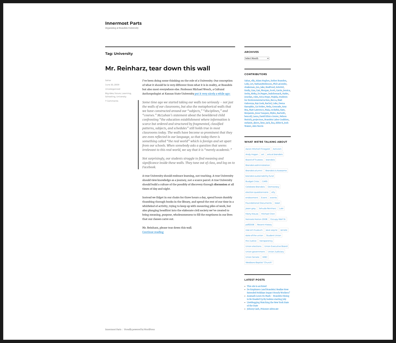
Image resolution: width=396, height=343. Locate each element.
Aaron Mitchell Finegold (257, 149)
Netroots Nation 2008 (256, 219)
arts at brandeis (275, 154)
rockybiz (275, 110)
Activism (277, 149)
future (118, 93)
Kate (282, 110)
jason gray (250, 208)
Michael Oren (268, 214)
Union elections (253, 246)
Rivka (253, 93)
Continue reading (153, 232)
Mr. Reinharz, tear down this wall (157, 68)
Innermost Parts (123, 23)
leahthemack (274, 93)
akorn (256, 123)
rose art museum (254, 230)
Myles (273, 113)
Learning (126, 93)
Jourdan (248, 97)
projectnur (258, 119)
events (273, 197)
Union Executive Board (276, 246)
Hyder (285, 93)
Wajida (274, 97)
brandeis (270, 159)
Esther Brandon (278, 80)
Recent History (264, 224)
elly (253, 80)
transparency (266, 241)
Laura (255, 116)
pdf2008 (249, 224)
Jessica (286, 90)
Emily (247, 90)
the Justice (250, 241)
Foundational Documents (258, 203)
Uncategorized (112, 89)
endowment (251, 197)
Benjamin (249, 113)
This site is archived (257, 286)
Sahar (108, 80)
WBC (264, 257)
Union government (255, 251)
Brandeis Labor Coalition (276, 119)
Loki (246, 84)
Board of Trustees (254, 159)
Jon (257, 87)
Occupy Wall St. (278, 219)
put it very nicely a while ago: (212, 93)
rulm (255, 97)
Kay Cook (259, 103)
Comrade (276, 106)
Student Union (273, 235)
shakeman (249, 87)
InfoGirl (280, 87)
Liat (258, 90)
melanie (248, 123)
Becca (273, 100)
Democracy (273, 186)
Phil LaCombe (279, 84)
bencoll (248, 116)
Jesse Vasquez (262, 113)
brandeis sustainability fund (259, 176)
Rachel (268, 103)
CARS (264, 181)
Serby (247, 93)
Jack (268, 123)
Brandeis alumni (253, 170)
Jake (262, 87)
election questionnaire (256, 192)
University (121, 96)
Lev (251, 84)
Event (264, 197)
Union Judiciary (276, 251)
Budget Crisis (252, 181)
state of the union (254, 235)
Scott (272, 90)
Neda (268, 106)
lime (262, 123)
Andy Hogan (251, 154)
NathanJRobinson (263, 84)
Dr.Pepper (262, 93)
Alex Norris (257, 126)
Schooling (110, 96)
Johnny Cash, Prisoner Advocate (262, 309)
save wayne (271, 230)
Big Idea (109, 93)
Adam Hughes (263, 80)
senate (283, 230)
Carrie (279, 90)
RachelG (281, 113)
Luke (275, 103)
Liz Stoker (260, 106)
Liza (253, 90)
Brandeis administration (257, 165)
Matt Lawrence (256, 110)
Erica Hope (264, 97)
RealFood (270, 87)
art (262, 154)
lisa (272, 123)
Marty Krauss (251, 214)
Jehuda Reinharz (267, 208)
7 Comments (111, 101)
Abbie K (279, 123)
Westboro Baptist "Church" (258, 262)
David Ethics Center (269, 116)
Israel (277, 203)
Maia (267, 110)
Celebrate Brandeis (255, 186)
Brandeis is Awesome (276, 170)
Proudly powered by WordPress (139, 329)
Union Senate (252, 257)
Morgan (265, 90)
